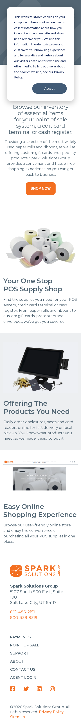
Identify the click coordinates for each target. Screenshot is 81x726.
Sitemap (17, 717)
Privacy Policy (51, 712)
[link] (14, 689)
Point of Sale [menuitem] (24, 645)
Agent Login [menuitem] (23, 677)
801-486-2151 (22, 612)
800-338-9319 (23, 617)
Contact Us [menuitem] (22, 669)
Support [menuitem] (19, 653)
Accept (49, 88)
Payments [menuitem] (20, 637)
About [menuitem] (17, 661)
